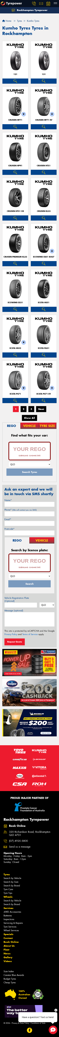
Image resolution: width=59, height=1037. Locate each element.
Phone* (20, 509)
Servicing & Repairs (13, 923)
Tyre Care (8, 889)
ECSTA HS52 (15, 348)
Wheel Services (11, 930)
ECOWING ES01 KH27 (43, 257)
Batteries (8, 915)
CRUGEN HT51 (44, 165)
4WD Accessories (12, 911)
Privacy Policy (10, 634)
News (7, 953)
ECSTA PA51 (43, 348)
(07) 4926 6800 (18, 841)
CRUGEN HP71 (15, 120)
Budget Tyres (10, 978)
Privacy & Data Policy (20, 1023)
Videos (8, 961)
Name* (8, 500)
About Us (9, 945)
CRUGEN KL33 (44, 211)
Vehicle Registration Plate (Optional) (16, 600)
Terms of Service (30, 634)
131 (44, 74)
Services (8, 908)
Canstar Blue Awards (14, 975)
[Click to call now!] (34, 3)
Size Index (9, 971)
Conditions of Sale (38, 1023)
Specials (8, 934)
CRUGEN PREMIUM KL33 (15, 257)
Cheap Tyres (10, 982)
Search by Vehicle (12, 878)
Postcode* (9, 528)
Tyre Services (10, 926)
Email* (7, 519)
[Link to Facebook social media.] (29, 1030)
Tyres (7, 874)
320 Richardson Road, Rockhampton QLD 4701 (29, 833)
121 (15, 74)
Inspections (9, 919)
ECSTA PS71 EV (44, 394)
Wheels (8, 896)
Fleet (6, 949)
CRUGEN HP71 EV (43, 120)
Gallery (8, 957)
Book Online (11, 942)
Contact (8, 938)
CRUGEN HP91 (15, 165)
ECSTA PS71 (15, 394)
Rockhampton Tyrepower (31, 10)
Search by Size (11, 881)
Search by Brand (12, 885)
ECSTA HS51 (43, 302)
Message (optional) (13, 610)
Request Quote (14, 641)
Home (8, 20)
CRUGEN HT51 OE (15, 211)
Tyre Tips (8, 893)
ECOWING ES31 (15, 302)
